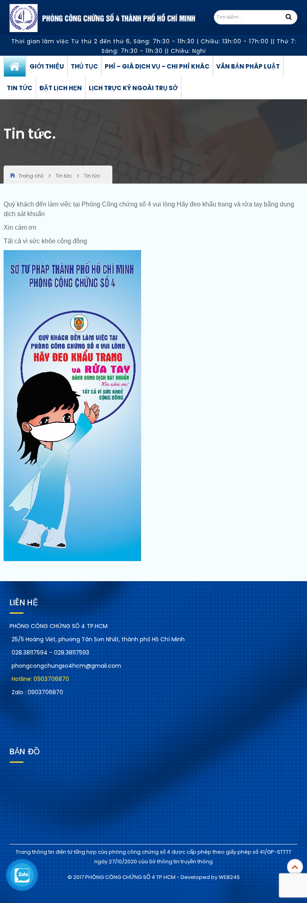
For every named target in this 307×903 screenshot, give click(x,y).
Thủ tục (84, 66)
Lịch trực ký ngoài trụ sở (133, 88)
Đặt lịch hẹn (60, 88)
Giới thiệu (47, 66)
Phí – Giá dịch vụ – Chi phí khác (157, 66)
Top (295, 867)
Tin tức (19, 88)
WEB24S (229, 877)
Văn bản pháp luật (248, 66)
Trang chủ (15, 66)
